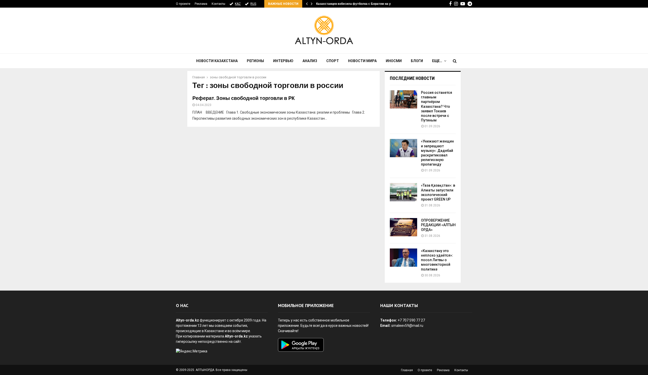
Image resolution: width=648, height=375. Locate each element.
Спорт (332, 61)
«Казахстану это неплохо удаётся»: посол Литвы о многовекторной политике (437, 260)
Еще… (437, 61)
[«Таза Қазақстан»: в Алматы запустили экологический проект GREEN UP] (403, 192)
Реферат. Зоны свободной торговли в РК (243, 98)
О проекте (183, 4)
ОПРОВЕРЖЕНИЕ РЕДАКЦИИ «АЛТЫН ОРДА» (438, 224)
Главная (407, 370)
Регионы (255, 61)
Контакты (218, 4)
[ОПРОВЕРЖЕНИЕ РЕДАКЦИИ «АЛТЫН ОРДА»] (403, 227)
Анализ (309, 61)
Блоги (417, 61)
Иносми (394, 61)
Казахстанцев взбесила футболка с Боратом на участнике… (361, 3)
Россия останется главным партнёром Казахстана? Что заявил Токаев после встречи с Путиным (436, 106)
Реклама (201, 4)
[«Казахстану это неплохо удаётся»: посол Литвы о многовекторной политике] (403, 257)
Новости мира (362, 61)
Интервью (283, 61)
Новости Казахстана (217, 61)
